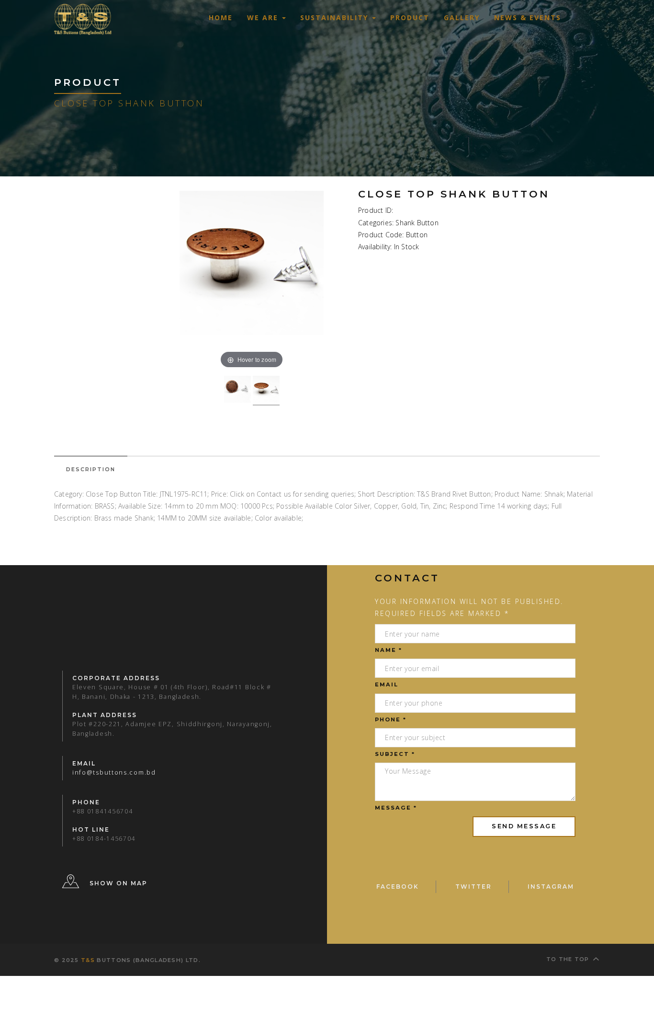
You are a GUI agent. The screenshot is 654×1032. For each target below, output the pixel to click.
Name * (388, 650)
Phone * (390, 719)
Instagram (551, 886)
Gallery (462, 17)
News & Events (527, 17)
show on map (118, 883)
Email (386, 684)
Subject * (395, 754)
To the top (567, 959)
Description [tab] (90, 469)
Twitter (473, 886)
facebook (397, 886)
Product (409, 17)
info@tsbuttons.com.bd (114, 772)
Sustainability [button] (335, 17)
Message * (396, 807)
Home (221, 17)
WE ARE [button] (264, 17)
